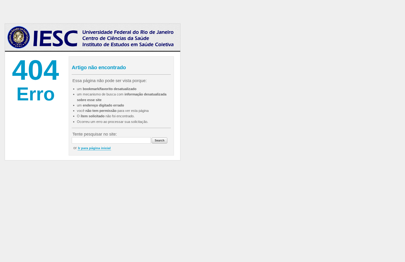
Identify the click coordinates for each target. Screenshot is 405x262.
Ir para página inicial (94, 148)
